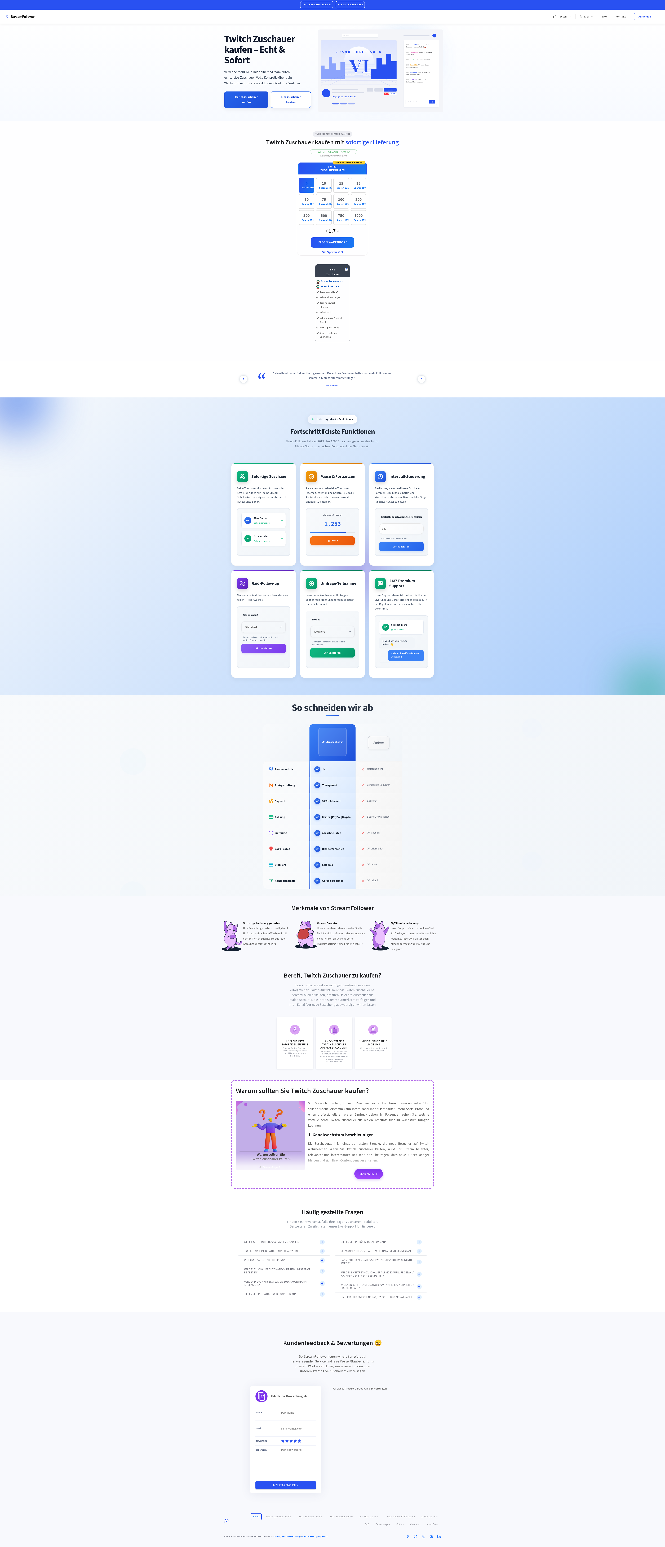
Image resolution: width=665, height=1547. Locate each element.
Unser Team (432, 1524)
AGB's (277, 1536)
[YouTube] (431, 1536)
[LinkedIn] (439, 1536)
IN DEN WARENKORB (333, 242)
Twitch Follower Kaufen (333, 152)
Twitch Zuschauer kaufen (246, 99)
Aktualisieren (401, 547)
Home (256, 1516)
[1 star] (283, 1441)
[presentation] (243, 379)
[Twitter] (415, 1536)
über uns (414, 1524)
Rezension (261, 1450)
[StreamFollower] (20, 16)
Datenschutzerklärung (291, 1536)
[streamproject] (226, 1520)
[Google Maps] (423, 1536)
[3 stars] (291, 1441)
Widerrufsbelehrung (309, 1536)
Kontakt (620, 16)
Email (258, 1428)
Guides (400, 1524)
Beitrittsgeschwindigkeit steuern (401, 517)
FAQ (604, 16)
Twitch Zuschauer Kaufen (279, 1516)
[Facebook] (408, 1536)
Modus (316, 619)
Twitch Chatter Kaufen (341, 1516)
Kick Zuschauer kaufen (291, 99)
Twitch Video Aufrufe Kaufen (400, 1516)
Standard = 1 (250, 615)
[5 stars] (299, 1441)
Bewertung (261, 1441)
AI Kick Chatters (429, 1516)
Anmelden (645, 17)
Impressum (322, 1536)
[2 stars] (287, 1441)
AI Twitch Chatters (369, 1516)
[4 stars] (295, 1441)
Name (258, 1412)
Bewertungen (383, 1524)
